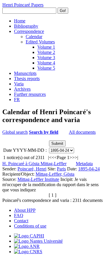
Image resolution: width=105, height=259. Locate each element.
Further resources (30, 94)
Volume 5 (46, 68)
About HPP (25, 210)
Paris (61, 168)
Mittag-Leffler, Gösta (55, 174)
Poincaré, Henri (32, 168)
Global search (15, 132)
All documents (82, 132)
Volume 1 (46, 47)
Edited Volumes (40, 41)
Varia (19, 83)
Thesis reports (27, 78)
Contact (21, 220)
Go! (63, 10)
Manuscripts (25, 73)
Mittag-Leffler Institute (38, 179)
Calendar (34, 36)
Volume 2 (46, 52)
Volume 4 (46, 62)
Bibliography (26, 26)
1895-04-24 (89, 168)
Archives (22, 89)
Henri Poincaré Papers (22, 4)
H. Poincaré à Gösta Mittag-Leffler (34, 163)
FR (17, 99)
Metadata (84, 163)
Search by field (43, 132)
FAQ (18, 215)
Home (19, 20)
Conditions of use (30, 225)
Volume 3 (46, 57)
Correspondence (29, 31)
